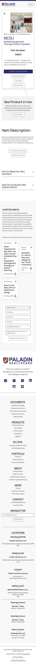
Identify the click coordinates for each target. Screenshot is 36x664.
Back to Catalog (9, 34)
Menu (31, 4)
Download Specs (18, 76)
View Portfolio (18, 85)
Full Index (18, 81)
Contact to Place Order (18, 151)
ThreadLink (26, 654)
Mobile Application (24, 34)
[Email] (15, 243)
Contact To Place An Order (18, 71)
